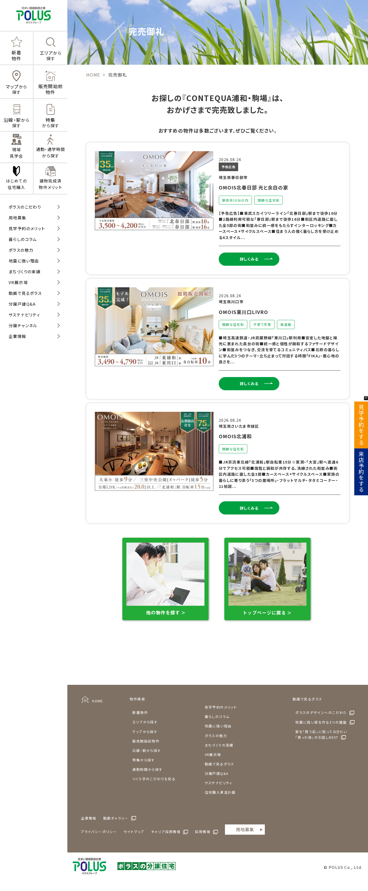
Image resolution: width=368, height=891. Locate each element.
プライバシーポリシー (99, 831)
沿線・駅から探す (146, 750)
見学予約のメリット (27, 228)
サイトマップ (134, 831)
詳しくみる (249, 259)
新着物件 (140, 712)
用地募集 (17, 217)
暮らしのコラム (23, 239)
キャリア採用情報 (165, 831)
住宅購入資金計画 (220, 792)
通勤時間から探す (147, 769)
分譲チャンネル (23, 325)
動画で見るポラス (25, 293)
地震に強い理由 (24, 261)
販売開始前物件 (145, 741)
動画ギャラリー (116, 818)
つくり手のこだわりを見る (153, 778)
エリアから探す (145, 721)
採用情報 (202, 831)
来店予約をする (361, 472)
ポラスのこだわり (25, 207)
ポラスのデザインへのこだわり (321, 712)
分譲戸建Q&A (22, 304)
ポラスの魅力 (21, 250)
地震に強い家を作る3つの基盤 (321, 722)
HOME (97, 700)
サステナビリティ (24, 314)
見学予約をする (361, 425)
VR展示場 (18, 282)
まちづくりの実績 (24, 271)
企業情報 (17, 336)
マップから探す (144, 731)
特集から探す (143, 759)
